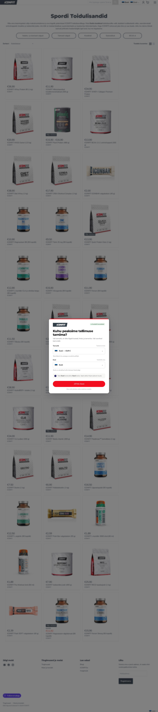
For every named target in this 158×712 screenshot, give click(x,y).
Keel (54, 360)
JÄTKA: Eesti (79, 384)
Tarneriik (56, 346)
